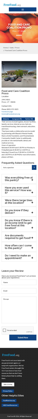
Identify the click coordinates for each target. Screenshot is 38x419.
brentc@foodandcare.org (11, 114)
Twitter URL (29, 119)
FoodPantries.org (9, 400)
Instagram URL (17, 119)
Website (6, 119)
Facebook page (7, 111)
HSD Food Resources (10, 405)
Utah (11, 48)
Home (5, 48)
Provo (17, 48)
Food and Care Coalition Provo (16, 50)
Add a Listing (8, 384)
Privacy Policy (7, 391)
